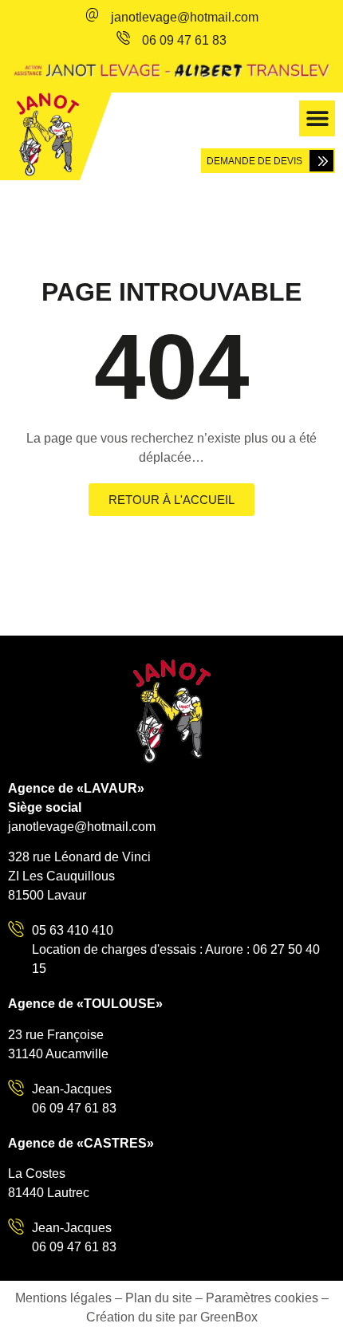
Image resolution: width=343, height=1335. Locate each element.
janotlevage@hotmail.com (184, 17)
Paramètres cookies (262, 1298)
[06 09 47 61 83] (123, 38)
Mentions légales (63, 1298)
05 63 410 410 (72, 930)
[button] (317, 118)
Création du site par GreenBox (172, 1317)
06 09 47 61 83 (184, 40)
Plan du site (158, 1298)
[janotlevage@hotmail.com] (92, 15)
